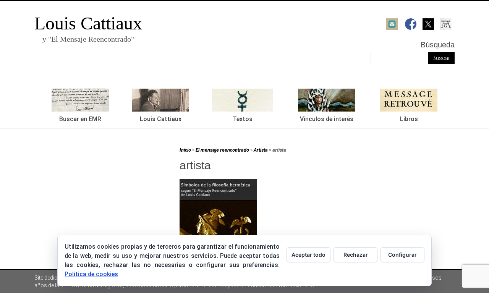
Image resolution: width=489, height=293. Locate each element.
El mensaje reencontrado (222, 150)
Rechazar (355, 254)
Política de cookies (91, 274)
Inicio (185, 150)
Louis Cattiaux (88, 23)
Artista (261, 150)
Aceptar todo (308, 254)
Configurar (402, 254)
